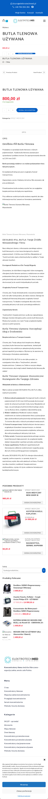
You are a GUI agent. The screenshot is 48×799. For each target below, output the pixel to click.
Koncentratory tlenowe (13, 691)
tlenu (42, 164)
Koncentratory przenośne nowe (16, 736)
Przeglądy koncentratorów (15, 698)
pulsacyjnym (9, 167)
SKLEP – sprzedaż (11, 721)
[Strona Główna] (3, 62)
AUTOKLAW (29, 539)
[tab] (24, 132)
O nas (6, 687)
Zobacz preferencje (24, 791)
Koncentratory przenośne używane (18, 740)
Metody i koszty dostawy (14, 706)
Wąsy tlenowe (9, 729)
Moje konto (20, 13)
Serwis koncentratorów (13, 702)
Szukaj (4, 566)
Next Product (37, 72)
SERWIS (37, 539)
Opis (24, 132)
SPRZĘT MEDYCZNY (17, 118)
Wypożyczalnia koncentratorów (17, 695)
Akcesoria (8, 725)
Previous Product (11, 72)
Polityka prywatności (24, 796)
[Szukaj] (44, 570)
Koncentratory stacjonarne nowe (17, 743)
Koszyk (30, 13)
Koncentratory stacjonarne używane (18, 747)
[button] (44, 760)
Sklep (8, 62)
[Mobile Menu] (44, 21)
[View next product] (44, 72)
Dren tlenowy (9, 732)
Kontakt (39, 13)
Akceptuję (24, 785)
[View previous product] (4, 72)
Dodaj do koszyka (25, 53)
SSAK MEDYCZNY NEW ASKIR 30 (33, 494)
